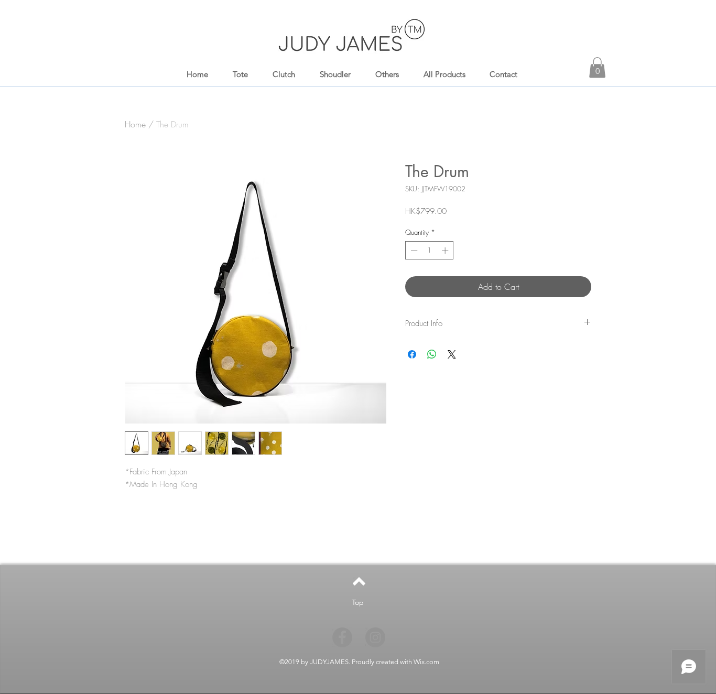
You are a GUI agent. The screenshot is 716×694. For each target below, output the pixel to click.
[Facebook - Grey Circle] (342, 637)
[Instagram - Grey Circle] (375, 637)
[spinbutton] (429, 250)
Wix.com (426, 662)
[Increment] (446, 250)
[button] (597, 67)
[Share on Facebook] (412, 354)
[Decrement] (413, 250)
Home (135, 124)
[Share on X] (452, 354)
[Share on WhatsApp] (432, 354)
